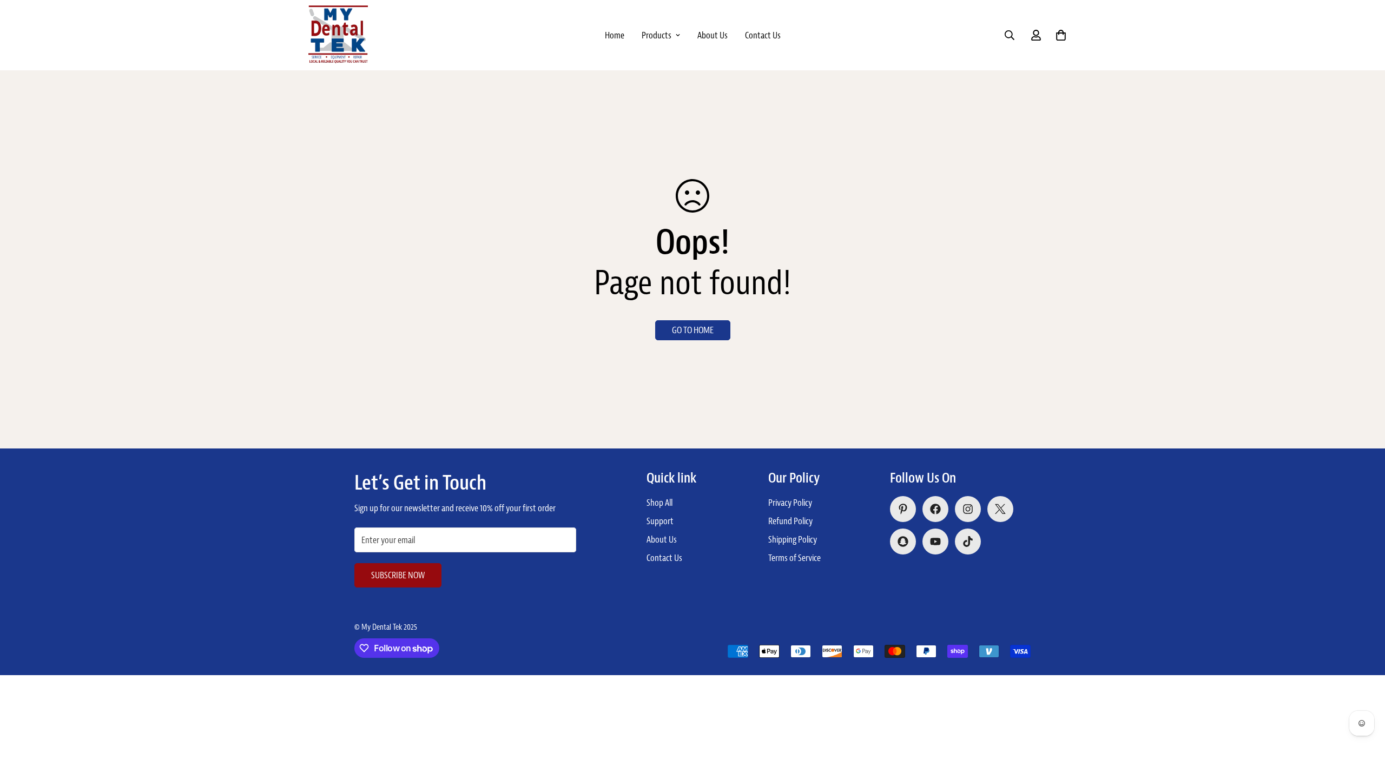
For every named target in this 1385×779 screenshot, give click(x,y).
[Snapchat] (903, 541)
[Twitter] (1000, 509)
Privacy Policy (790, 503)
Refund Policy (790, 521)
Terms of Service (794, 558)
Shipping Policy (792, 539)
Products (656, 35)
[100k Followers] (968, 509)
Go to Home (693, 330)
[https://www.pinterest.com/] (903, 509)
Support (660, 521)
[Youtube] (935, 541)
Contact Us (763, 35)
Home (614, 35)
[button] (1060, 35)
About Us (712, 35)
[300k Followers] (935, 509)
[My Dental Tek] (338, 35)
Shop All (659, 503)
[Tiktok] (968, 541)
